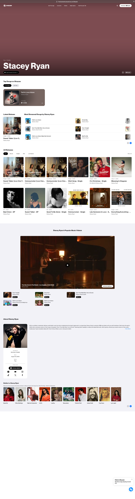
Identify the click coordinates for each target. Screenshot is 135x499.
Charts (65, 5)
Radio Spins (73, 5)
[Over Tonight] (98, 129)
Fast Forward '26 (82, 5)
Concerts (59, 5)
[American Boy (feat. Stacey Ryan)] (128, 129)
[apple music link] (128, 72)
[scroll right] (131, 143)
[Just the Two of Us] (128, 137)
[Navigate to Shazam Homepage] (7, 5)
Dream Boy (85, 120)
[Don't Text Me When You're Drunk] (48, 129)
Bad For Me (85, 136)
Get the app (51, 5)
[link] (107, 286)
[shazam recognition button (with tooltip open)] (131, 489)
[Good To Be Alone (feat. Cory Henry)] (128, 120)
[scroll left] (128, 143)
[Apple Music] (6, 143)
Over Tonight (85, 128)
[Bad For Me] (98, 137)
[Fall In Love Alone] (48, 120)
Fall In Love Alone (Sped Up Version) (41, 136)
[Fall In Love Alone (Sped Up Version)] (48, 137)
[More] (68, 121)
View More (128, 329)
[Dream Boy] (98, 120)
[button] (133, 1)
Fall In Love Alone (36, 120)
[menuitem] (51, 5)
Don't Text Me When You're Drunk (41, 128)
